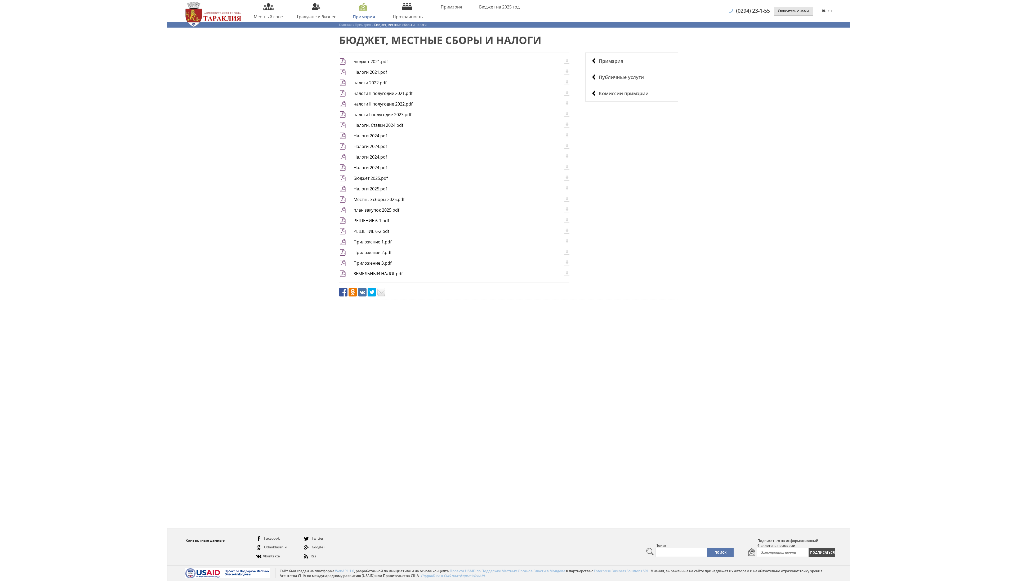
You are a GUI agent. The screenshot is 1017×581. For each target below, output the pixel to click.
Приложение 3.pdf (372, 263)
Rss (313, 556)
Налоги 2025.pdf (370, 189)
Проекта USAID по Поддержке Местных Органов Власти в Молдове (507, 571)
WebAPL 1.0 (344, 571)
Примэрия (611, 61)
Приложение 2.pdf (372, 252)
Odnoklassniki (275, 547)
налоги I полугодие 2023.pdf (382, 114)
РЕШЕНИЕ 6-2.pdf (371, 231)
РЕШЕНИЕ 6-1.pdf (371, 221)
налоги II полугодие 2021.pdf (383, 93)
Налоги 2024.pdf (370, 136)
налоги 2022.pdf (370, 83)
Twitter (318, 538)
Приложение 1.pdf (372, 242)
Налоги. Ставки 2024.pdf (378, 125)
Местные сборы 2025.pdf (379, 199)
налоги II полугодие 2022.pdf (383, 104)
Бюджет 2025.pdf (371, 178)
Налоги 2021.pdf (370, 72)
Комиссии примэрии (624, 93)
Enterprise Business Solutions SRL (621, 571)
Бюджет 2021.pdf (371, 61)
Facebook (272, 538)
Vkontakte (271, 556)
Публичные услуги (621, 77)
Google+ (318, 547)
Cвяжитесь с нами (793, 10)
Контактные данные (205, 540)
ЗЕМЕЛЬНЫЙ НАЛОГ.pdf (378, 274)
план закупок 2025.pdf (376, 210)
